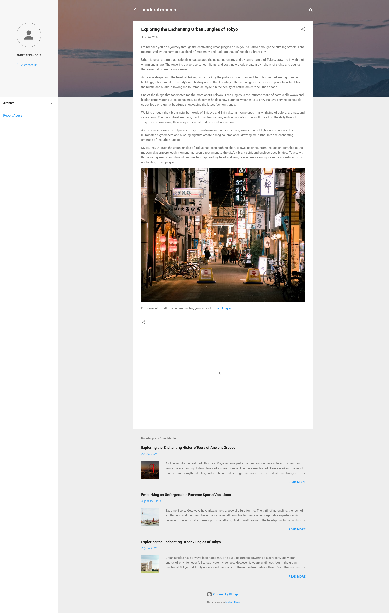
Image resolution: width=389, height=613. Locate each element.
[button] (302, 30)
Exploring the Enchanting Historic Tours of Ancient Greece (188, 447)
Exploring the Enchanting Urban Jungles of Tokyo (181, 542)
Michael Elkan (232, 602)
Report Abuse (12, 115)
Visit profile (29, 65)
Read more (297, 482)
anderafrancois (159, 10)
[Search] (311, 11)
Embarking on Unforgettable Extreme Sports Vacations (186, 495)
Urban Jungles (222, 308)
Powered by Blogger (225, 594)
